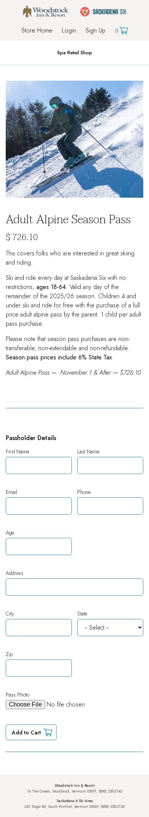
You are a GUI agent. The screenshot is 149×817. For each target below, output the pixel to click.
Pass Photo (17, 694)
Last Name (88, 451)
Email (11, 492)
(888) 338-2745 (110, 791)
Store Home (36, 30)
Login (69, 30)
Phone (84, 492)
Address (14, 573)
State (82, 613)
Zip (9, 654)
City (10, 613)
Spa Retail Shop (74, 52)
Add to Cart (26, 732)
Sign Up (95, 30)
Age (10, 532)
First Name (17, 451)
